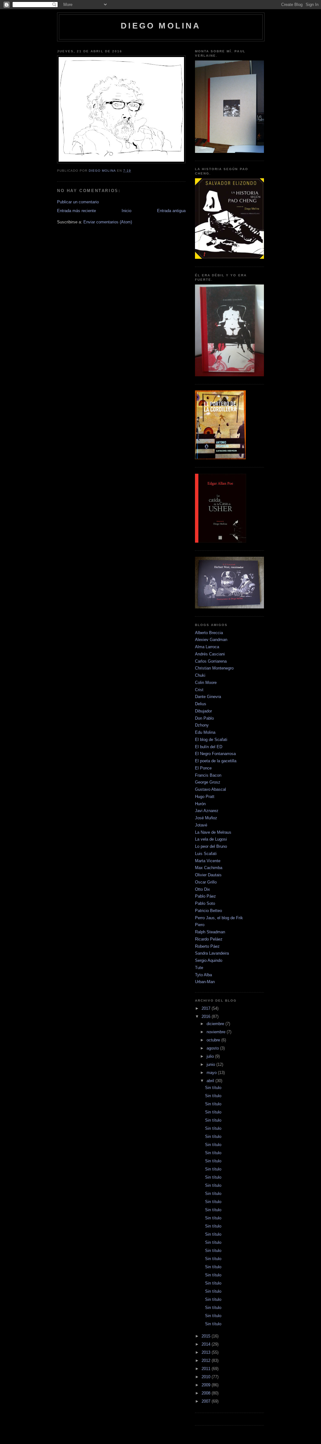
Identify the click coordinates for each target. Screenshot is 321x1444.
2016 (207, 1016)
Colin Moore (206, 682)
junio (211, 1064)
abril (211, 1080)
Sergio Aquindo (208, 960)
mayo (212, 1072)
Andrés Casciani (210, 654)
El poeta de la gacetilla (215, 760)
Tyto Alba (203, 974)
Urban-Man (205, 981)
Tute (199, 967)
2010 (207, 1376)
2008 (207, 1393)
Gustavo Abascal (210, 789)
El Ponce (203, 768)
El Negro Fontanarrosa (215, 753)
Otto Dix (202, 889)
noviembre (217, 1032)
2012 (207, 1360)
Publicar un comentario (78, 202)
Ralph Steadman (210, 932)
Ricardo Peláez (209, 939)
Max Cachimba (208, 867)
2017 (207, 1008)
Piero (199, 924)
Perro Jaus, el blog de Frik (219, 917)
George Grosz (207, 782)
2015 (207, 1336)
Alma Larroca (207, 646)
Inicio (126, 210)
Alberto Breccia (209, 632)
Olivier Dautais (208, 875)
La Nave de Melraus (213, 832)
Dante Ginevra (208, 696)
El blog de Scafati (211, 739)
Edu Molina (205, 732)
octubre (214, 1040)
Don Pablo (204, 718)
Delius (200, 703)
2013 (207, 1352)
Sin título (213, 1087)
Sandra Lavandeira (212, 953)
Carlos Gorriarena (211, 661)
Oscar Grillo (206, 882)
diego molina (161, 25)
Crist (199, 689)
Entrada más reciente (76, 210)
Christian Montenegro (214, 668)
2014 (207, 1344)
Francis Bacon (208, 775)
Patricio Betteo (208, 910)
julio (211, 1056)
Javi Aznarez (206, 810)
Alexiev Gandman (211, 639)
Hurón (200, 803)
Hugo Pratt (204, 796)
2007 (207, 1401)
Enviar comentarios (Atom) (107, 222)
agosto (213, 1048)
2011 (207, 1368)
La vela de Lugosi (211, 839)
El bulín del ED (208, 746)
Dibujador (203, 711)
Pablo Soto (205, 903)
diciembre (216, 1023)
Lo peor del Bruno (211, 846)
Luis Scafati (206, 853)
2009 (207, 1385)
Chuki (200, 675)
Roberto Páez (207, 946)
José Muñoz (206, 818)
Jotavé (201, 825)
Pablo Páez (205, 896)
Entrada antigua (171, 210)
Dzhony (202, 725)
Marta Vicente (207, 860)
